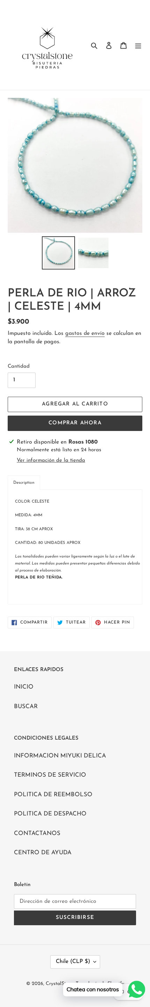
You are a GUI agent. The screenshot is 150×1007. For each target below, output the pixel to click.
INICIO (23, 687)
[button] (24, 482)
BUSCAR (26, 707)
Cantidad (19, 366)
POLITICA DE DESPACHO (50, 814)
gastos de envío (85, 333)
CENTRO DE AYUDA (43, 853)
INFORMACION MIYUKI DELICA (60, 756)
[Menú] (138, 45)
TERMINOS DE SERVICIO (50, 775)
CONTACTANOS (37, 833)
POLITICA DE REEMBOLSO (53, 795)
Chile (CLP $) (73, 961)
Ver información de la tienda (51, 460)
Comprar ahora (75, 423)
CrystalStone (60, 983)
